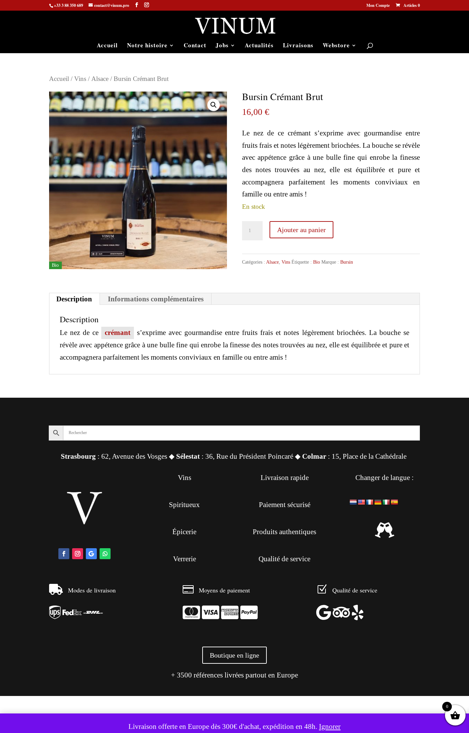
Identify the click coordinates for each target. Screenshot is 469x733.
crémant (117, 332)
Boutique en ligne (234, 655)
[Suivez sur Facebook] (63, 553)
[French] (370, 502)
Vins (80, 78)
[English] (361, 502)
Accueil (107, 46)
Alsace (99, 78)
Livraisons (298, 46)
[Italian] (386, 502)
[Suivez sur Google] (91, 553)
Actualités (259, 46)
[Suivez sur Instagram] (77, 553)
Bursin (346, 262)
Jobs (222, 46)
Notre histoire (147, 46)
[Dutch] (353, 502)
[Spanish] (394, 502)
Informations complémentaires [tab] (156, 299)
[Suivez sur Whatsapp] (105, 553)
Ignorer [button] (330, 726)
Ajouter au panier (301, 229)
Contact (195, 46)
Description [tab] (74, 299)
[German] (378, 502)
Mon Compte (378, 5)
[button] (213, 105)
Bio (316, 262)
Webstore (336, 46)
